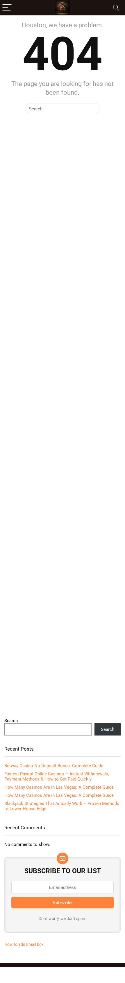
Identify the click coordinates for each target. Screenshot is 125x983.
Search (11, 720)
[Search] (116, 7)
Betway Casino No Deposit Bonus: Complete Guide (53, 765)
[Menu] (7, 7)
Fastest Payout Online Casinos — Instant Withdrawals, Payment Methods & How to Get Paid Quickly (56, 776)
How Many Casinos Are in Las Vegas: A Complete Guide (59, 787)
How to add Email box (24, 944)
